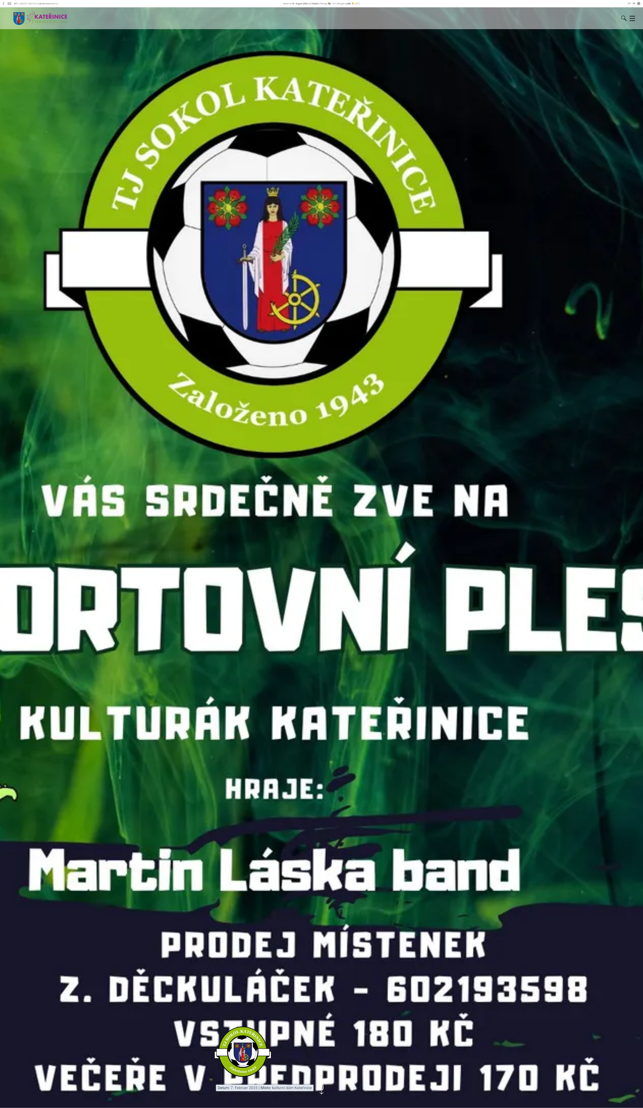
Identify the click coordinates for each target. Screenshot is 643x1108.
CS (629, 3)
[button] (321, 1089)
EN (634, 3)
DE (639, 3)
